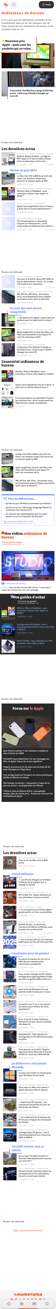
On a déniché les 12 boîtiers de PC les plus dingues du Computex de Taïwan (35, 1119)
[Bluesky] (40, 1299)
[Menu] (13, 4)
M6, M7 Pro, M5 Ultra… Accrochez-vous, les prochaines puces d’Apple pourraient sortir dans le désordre (34, 296)
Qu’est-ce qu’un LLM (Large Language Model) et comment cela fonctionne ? (29, 508)
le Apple (37, 708)
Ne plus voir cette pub (12, 142)
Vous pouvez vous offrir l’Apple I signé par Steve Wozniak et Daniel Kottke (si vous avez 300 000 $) (35, 1052)
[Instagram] (24, 1299)
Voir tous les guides (27, 601)
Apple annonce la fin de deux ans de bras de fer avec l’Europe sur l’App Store (26, 768)
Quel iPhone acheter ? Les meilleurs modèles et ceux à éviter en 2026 (25, 752)
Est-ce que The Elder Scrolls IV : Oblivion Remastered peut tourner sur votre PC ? (35, 1158)
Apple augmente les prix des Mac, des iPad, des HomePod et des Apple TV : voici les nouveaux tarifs (35, 334)
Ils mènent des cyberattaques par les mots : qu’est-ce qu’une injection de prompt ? (27, 515)
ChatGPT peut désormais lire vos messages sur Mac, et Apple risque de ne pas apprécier (26, 760)
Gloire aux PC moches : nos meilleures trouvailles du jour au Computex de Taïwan (34, 1104)
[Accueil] (5, 4)
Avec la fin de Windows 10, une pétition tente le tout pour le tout (34, 990)
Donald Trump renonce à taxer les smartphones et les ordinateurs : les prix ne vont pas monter (35, 1173)
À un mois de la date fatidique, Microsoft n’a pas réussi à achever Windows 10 (35, 1021)
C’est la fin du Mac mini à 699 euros (33, 861)
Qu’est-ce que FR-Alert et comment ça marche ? (29, 503)
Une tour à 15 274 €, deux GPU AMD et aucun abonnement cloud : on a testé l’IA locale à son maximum (35, 281)
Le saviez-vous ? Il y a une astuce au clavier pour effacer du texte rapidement (34, 1006)
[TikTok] (15, 1299)
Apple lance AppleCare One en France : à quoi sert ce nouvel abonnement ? (35, 207)
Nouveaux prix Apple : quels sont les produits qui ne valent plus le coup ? (17, 44)
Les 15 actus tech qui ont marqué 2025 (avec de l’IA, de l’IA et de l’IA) (35, 940)
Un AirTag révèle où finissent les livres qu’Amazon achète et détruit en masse (27, 776)
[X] (19, 1299)
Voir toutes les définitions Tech (18, 521)
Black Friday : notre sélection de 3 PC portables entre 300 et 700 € (34, 642)
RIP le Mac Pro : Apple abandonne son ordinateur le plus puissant (34, 896)
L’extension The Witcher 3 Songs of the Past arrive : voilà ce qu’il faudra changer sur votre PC (31, 93)
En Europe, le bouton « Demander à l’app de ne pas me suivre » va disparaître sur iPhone (26, 784)
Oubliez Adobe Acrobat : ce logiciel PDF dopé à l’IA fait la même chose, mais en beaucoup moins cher (34, 158)
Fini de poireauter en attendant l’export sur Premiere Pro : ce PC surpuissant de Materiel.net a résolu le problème (35, 223)
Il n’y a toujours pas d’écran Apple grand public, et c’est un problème (35, 910)
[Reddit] (32, 1299)
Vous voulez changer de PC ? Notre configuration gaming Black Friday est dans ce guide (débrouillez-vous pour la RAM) (35, 976)
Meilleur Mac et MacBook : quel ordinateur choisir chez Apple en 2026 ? (32, 193)
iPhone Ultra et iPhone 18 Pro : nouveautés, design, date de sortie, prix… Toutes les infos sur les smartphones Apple (28, 793)
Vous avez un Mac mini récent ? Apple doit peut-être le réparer (34, 1088)
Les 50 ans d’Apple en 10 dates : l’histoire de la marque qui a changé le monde (34, 882)
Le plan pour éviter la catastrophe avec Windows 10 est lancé (35, 1074)
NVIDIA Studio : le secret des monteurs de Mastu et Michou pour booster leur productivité (35, 927)
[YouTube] (11, 1299)
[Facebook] (28, 1299)
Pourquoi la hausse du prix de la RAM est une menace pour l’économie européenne (34, 961)
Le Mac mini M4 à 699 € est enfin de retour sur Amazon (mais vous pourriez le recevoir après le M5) (34, 178)
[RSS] (36, 1299)
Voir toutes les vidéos (12, 542)
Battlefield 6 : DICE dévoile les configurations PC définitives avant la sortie (36, 1036)
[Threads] (44, 1299)
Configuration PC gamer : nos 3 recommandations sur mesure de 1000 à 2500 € (35, 627)
